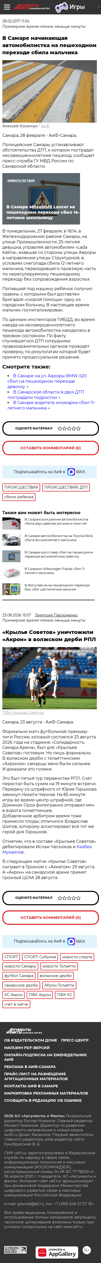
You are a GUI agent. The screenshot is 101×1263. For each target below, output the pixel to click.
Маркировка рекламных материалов (46, 1093)
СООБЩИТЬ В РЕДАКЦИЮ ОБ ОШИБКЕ (43, 1100)
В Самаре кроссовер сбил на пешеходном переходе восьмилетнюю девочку (59, 554)
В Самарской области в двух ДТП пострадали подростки (46, 395)
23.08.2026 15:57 (16, 615)
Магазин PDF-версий (27, 1047)
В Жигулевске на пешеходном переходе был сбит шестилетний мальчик (57, 587)
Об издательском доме (30, 1040)
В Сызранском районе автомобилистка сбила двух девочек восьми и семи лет (56, 521)
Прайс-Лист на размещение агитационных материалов (36, 1076)
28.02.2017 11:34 (15, 21)
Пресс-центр (75, 1040)
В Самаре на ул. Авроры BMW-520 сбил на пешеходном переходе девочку (47, 381)
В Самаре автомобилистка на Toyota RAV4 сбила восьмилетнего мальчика (59, 538)
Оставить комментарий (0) (50, 448)
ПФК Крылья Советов (23, 712)
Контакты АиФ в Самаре (31, 1086)
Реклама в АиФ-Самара (30, 1066)
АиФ (45, 126)
